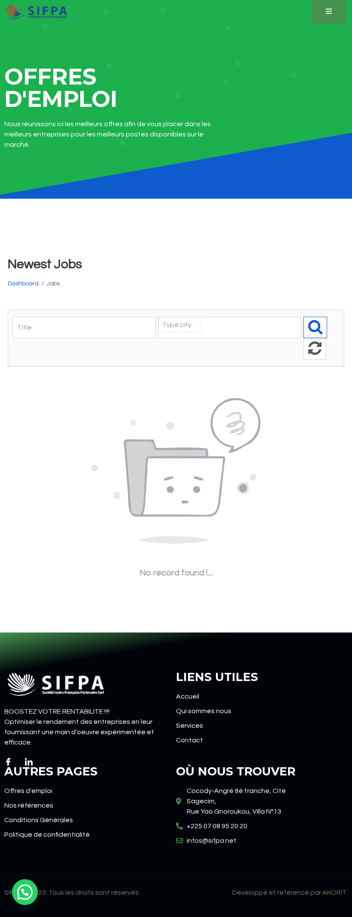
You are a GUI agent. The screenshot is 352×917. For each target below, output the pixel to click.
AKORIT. (335, 892)
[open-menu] (329, 12)
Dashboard (23, 284)
